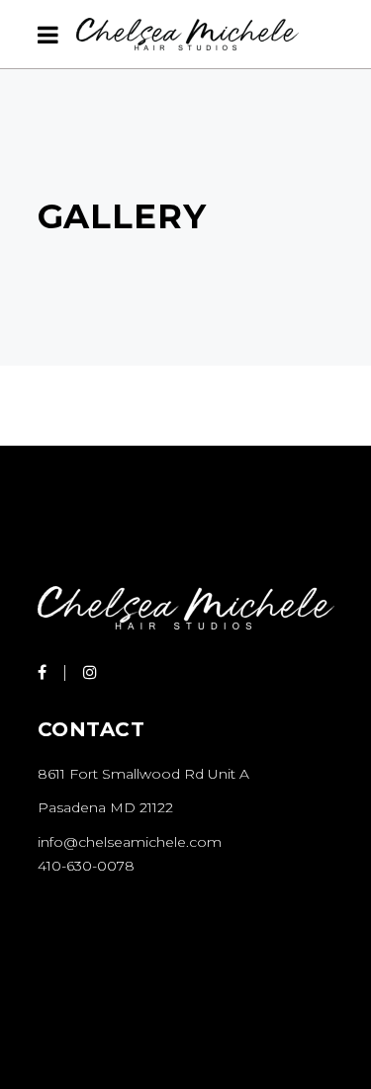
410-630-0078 (86, 866)
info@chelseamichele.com (130, 842)
